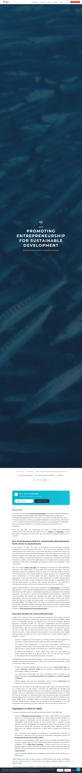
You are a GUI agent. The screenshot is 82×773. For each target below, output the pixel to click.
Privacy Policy (32, 770)
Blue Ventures (55, 588)
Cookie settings (76, 770)
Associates (60, 531)
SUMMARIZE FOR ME (42, 501)
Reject (60, 770)
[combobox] (24, 501)
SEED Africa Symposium (35, 744)
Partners (50, 531)
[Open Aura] (78, 769)
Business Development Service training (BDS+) (29, 737)
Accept (67, 770)
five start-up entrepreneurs (37, 513)
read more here (20, 750)
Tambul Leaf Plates (30, 567)
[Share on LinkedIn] (44, 480)
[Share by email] (38, 480)
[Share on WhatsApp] (41, 480)
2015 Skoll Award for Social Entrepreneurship (33, 608)
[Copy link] (48, 480)
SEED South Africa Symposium (31, 716)
